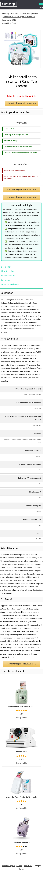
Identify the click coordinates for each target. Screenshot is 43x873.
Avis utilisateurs (8, 276)
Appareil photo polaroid (29, 14)
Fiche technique (8, 271)
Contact (19, 866)
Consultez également (10, 284)
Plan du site (28, 866)
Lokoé (21, 869)
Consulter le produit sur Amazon (21, 103)
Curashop (5, 14)
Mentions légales (8, 866)
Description (6, 267)
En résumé (5, 280)
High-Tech (14, 14)
